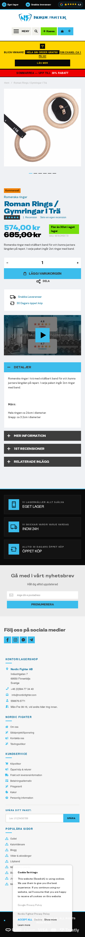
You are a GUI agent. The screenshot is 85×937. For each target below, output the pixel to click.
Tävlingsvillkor (18, 744)
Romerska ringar (15, 197)
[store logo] (42, 17)
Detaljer (22, 367)
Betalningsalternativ (21, 780)
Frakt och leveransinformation (26, 775)
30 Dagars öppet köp (30, 303)
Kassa (50, 31)
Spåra (71, 818)
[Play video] (42, 335)
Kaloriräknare (17, 844)
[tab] (42, 367)
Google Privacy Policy (30, 905)
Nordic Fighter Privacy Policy (34, 913)
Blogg (13, 850)
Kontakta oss (17, 738)
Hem (6, 83)
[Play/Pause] (8, 352)
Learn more (24, 925)
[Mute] (57, 352)
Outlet (13, 838)
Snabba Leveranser (30, 297)
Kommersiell (12, 190)
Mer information (30, 435)
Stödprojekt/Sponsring (22, 732)
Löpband (15, 861)
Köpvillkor (15, 763)
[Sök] (36, 31)
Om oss (14, 726)
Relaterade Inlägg (31, 461)
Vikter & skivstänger (20, 855)
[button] (30, 173)
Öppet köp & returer (20, 769)
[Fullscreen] (77, 352)
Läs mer (42, 62)
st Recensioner (29, 448)
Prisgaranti (16, 786)
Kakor (13, 792)
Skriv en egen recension (53, 217)
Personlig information (21, 797)
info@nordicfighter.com (24, 694)
